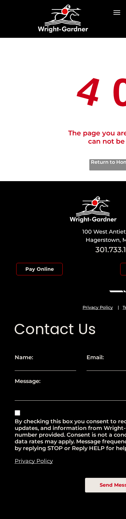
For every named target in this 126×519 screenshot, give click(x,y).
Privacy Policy (98, 307)
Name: (24, 357)
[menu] (117, 12)
